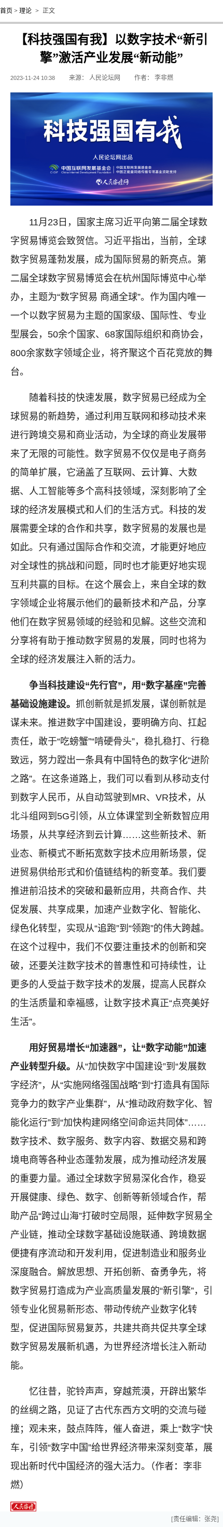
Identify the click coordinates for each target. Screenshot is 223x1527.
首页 (6, 11)
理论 (25, 11)
